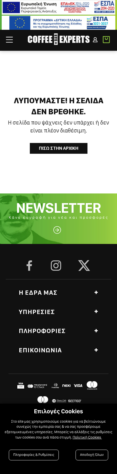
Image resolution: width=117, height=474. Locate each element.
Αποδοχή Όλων (92, 455)
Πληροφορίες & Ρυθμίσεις (34, 455)
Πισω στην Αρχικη (58, 148)
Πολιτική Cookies (87, 437)
